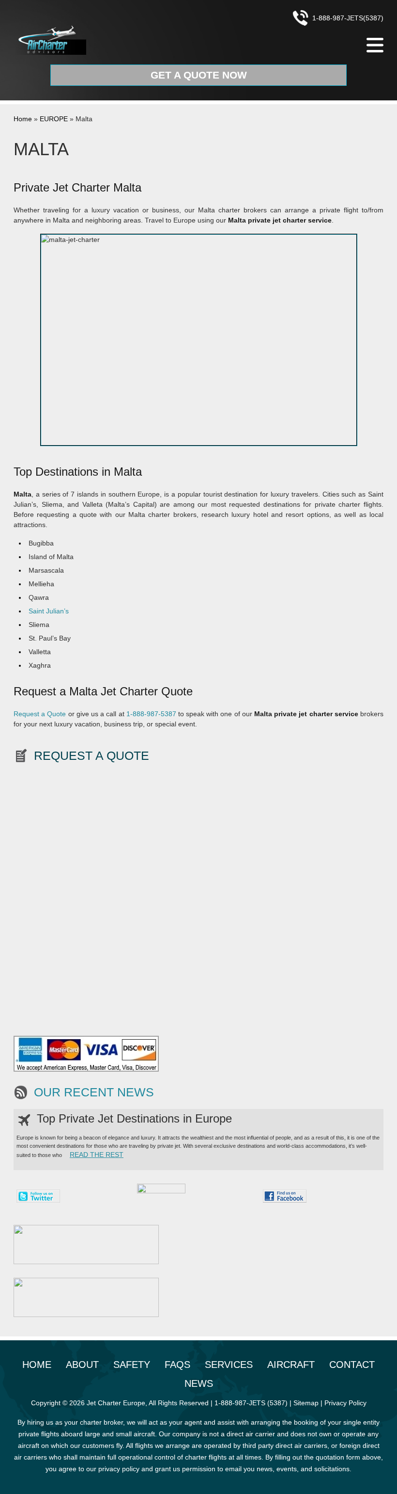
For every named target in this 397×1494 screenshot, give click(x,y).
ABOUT (82, 1364)
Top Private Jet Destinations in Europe (134, 1118)
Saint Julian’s (49, 611)
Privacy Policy (345, 1403)
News (198, 1383)
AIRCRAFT (291, 1364)
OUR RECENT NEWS (94, 1092)
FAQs (177, 1364)
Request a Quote (40, 714)
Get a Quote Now (199, 74)
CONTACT (352, 1364)
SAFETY (131, 1364)
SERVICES (229, 1364)
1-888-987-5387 (151, 714)
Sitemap (306, 1403)
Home (23, 119)
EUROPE (54, 119)
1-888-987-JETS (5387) (251, 1403)
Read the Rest (96, 1154)
